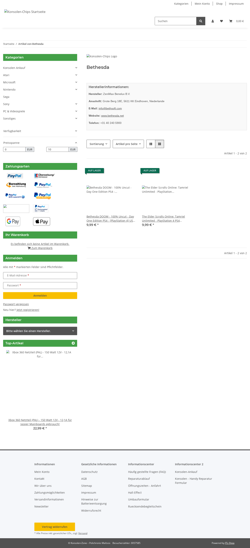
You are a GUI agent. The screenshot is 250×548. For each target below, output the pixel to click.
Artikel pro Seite (127, 144)
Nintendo (9, 89)
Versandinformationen (49, 499)
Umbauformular (138, 499)
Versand (82, 533)
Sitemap (86, 486)
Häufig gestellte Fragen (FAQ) (147, 472)
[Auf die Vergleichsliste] (119, 171)
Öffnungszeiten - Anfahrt (144, 486)
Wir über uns (43, 486)
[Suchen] (200, 21)
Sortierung (97, 144)
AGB (84, 479)
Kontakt (39, 479)
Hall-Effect (135, 492)
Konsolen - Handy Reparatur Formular (193, 481)
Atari (6, 75)
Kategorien (181, 3)
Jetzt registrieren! (28, 310)
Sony (6, 104)
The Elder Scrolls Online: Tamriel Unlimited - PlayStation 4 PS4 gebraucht (163, 219)
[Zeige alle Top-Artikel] (73, 343)
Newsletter (41, 506)
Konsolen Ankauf (14, 68)
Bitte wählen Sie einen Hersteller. (28, 331)
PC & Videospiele (14, 111)
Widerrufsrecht (91, 510)
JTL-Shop (229, 543)
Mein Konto (202, 3)
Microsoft (9, 82)
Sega (6, 97)
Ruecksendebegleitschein (145, 506)
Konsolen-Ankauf (186, 472)
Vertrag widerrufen (54, 527)
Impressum (236, 3)
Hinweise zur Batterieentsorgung (94, 501)
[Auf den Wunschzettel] (129, 171)
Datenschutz (89, 472)
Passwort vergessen (16, 304)
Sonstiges (9, 118)
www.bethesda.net (112, 115)
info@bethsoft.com (110, 108)
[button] (212, 21)
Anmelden (40, 295)
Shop (219, 3)
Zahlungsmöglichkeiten (49, 492)
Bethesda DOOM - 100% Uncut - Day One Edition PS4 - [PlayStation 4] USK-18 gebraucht (111, 219)
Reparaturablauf (139, 479)
